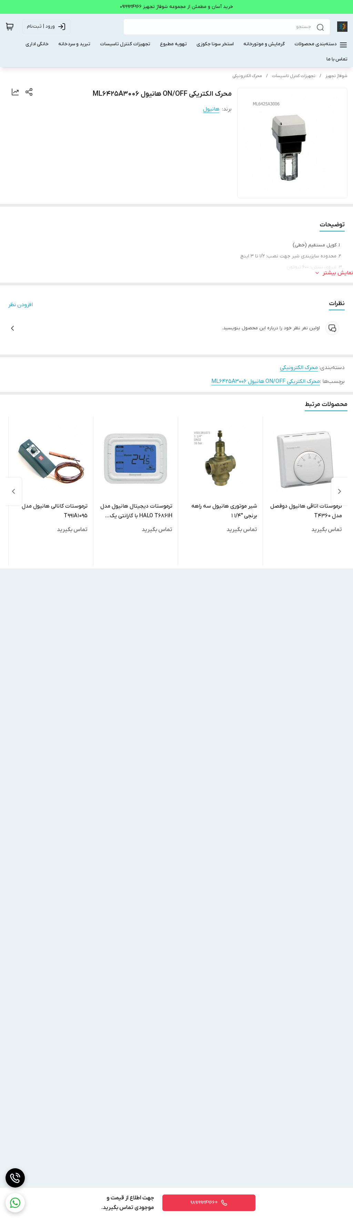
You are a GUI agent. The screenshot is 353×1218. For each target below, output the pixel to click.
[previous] (339, 491)
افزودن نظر (20, 304)
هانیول (211, 109)
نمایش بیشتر (338, 273)
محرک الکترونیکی (247, 76)
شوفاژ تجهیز (336, 76)
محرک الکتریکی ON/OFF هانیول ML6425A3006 (265, 381)
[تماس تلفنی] (15, 1178)
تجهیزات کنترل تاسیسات (293, 76)
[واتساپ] (15, 1202)
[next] (13, 491)
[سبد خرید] (10, 26)
